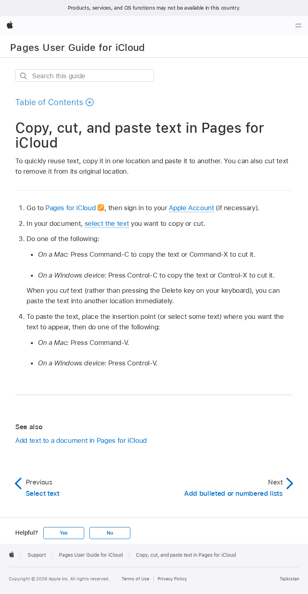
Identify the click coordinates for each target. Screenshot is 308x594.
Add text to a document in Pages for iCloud (81, 440)
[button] (54, 102)
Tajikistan (289, 579)
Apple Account (191, 208)
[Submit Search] (24, 76)
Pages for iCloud (70, 208)
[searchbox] (84, 75)
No (110, 533)
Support (37, 555)
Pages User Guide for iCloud (77, 47)
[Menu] (298, 25)
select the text (107, 223)
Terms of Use (135, 579)
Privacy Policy (172, 579)
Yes (64, 533)
